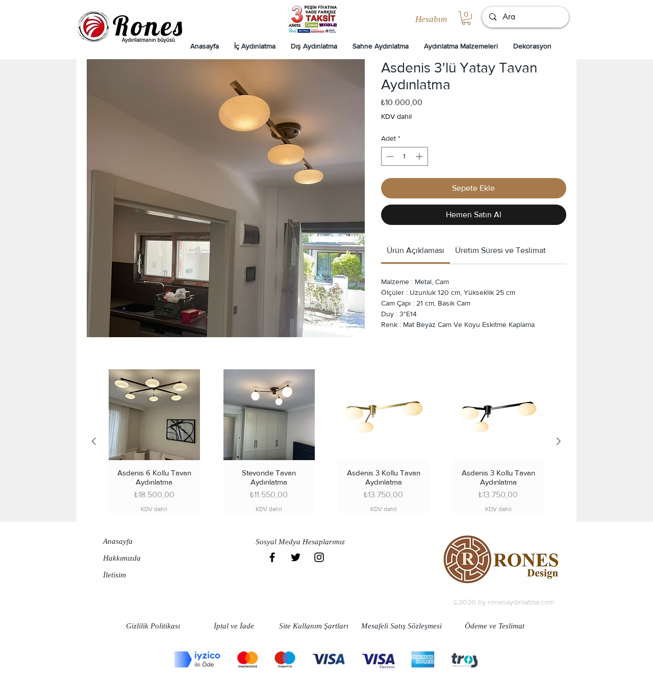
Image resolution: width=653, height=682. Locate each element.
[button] (466, 18)
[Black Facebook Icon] (272, 557)
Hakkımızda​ (122, 558)
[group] (326, 442)
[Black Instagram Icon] (319, 557)
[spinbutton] (404, 156)
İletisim (114, 575)
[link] (415, 250)
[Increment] (420, 156)
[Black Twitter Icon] (295, 557)
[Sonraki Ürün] (558, 441)
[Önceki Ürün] (94, 441)
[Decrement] (389, 156)
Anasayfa (118, 541)
